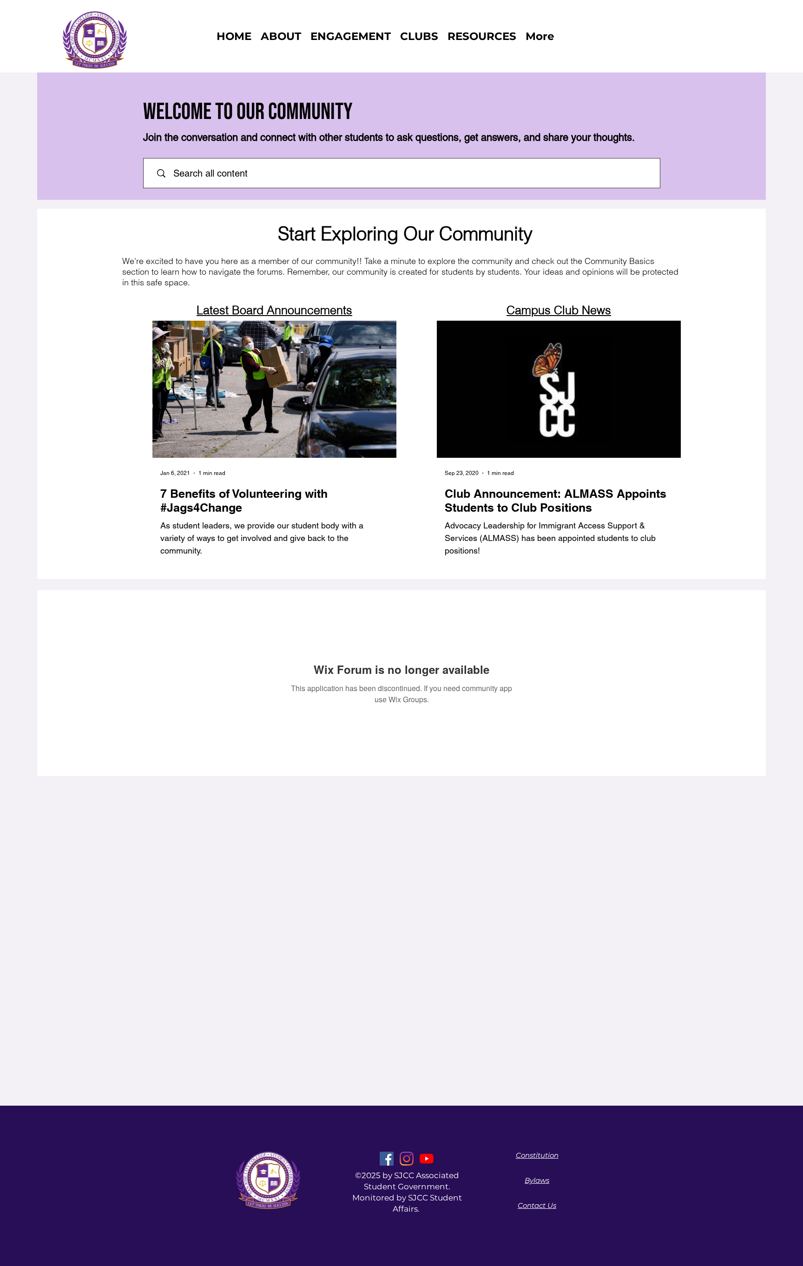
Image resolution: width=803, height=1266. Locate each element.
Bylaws (537, 1180)
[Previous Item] (164, 389)
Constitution (537, 1155)
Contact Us (537, 1205)
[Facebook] (387, 1159)
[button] (419, 36)
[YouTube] (427, 1159)
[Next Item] (384, 389)
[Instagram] (407, 1159)
